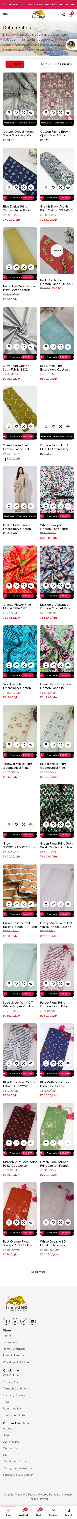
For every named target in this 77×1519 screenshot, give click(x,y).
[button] (16, 113)
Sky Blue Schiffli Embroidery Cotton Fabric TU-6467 (17, 686)
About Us (9, 1428)
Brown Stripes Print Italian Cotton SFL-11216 (20, 925)
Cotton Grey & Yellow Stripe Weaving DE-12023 (18, 133)
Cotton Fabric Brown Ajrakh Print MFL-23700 (55, 133)
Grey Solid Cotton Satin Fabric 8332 (16, 367)
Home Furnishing (14, 1348)
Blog (6, 1435)
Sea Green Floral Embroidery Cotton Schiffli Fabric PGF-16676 (54, 367)
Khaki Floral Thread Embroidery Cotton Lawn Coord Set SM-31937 (18, 527)
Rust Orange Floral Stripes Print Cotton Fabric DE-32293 (17, 1243)
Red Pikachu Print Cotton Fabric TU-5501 (56, 282)
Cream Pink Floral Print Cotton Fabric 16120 (56, 686)
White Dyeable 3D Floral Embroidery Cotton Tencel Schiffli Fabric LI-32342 (55, 1243)
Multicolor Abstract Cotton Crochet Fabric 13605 (56, 606)
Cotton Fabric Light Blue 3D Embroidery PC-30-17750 (54, 447)
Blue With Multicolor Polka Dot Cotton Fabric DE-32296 (54, 1084)
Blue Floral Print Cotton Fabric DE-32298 (20, 1084)
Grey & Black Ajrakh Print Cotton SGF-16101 (56, 208)
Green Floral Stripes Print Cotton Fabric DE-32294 (54, 1163)
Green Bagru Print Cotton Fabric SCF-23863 (17, 447)
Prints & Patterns (13, 1355)
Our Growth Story (14, 1461)
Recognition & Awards (17, 1468)
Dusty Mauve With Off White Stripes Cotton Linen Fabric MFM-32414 (56, 925)
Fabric (7, 1335)
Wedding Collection (16, 1362)
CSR (5, 1455)
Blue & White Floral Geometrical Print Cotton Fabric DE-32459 (53, 765)
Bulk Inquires (11, 1441)
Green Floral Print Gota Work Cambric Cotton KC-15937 (56, 845)
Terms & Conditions (16, 1388)
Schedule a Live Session (18, 1474)
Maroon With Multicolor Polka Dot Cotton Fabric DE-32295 (20, 1163)
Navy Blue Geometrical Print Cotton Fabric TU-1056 (19, 288)
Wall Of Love (11, 1375)
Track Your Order (14, 1415)
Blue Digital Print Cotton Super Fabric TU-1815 (17, 208)
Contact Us (10, 1448)
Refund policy (12, 1408)
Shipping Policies (14, 1395)
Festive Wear (11, 1342)
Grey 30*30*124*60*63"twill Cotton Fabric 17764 (19, 845)
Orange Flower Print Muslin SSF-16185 (17, 606)
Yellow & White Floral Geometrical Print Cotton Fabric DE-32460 (18, 765)
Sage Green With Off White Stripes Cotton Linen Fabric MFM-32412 (18, 1004)
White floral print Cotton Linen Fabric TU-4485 (54, 527)
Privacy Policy (12, 1382)
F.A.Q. (6, 1402)
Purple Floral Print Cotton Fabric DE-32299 (53, 1004)
